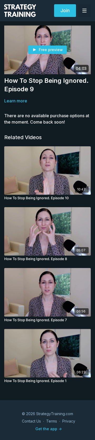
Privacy (68, 421)
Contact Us (31, 421)
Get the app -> (48, 429)
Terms (51, 421)
